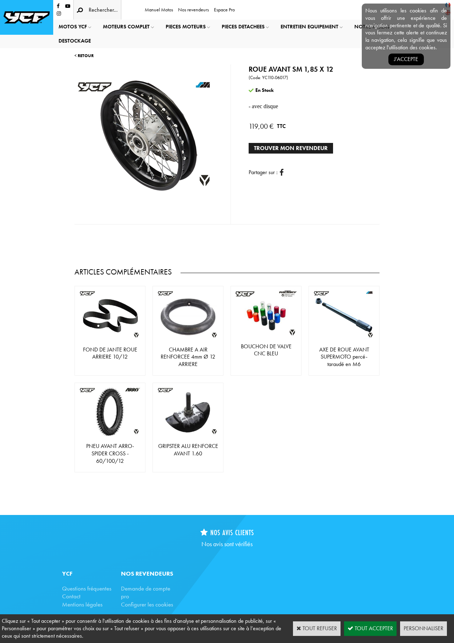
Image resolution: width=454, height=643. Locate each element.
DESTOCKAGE (75, 40)
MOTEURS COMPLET (126, 26)
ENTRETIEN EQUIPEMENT (309, 26)
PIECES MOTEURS (186, 26)
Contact (71, 596)
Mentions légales (82, 604)
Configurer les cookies (147, 604)
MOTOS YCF (73, 26)
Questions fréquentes (86, 588)
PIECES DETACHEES (243, 26)
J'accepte (406, 59)
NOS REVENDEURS (147, 573)
